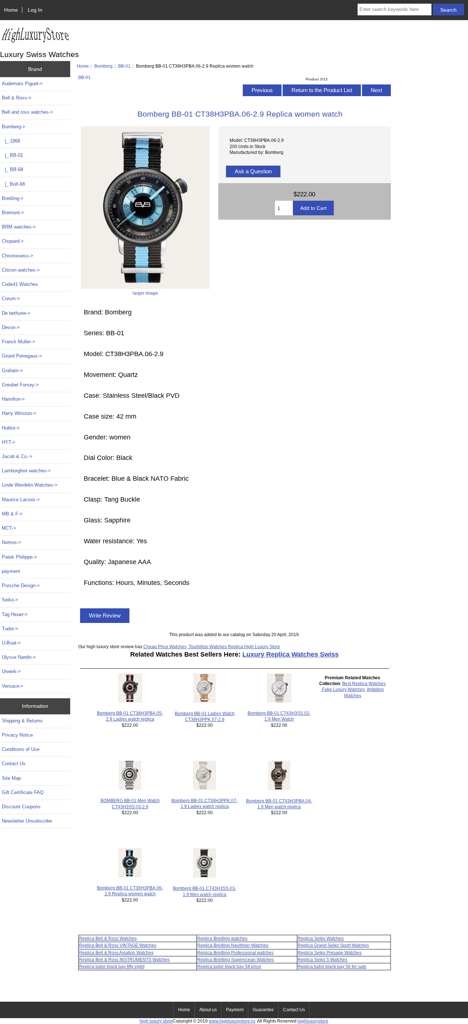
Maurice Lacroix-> (21, 499)
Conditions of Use (20, 749)
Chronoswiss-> (17, 255)
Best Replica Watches (364, 683)
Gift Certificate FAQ (23, 792)
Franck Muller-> (18, 341)
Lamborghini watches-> (26, 470)
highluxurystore (313, 1021)
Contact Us (14, 763)
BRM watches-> (19, 227)
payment (11, 571)
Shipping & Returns (22, 720)
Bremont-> (13, 212)
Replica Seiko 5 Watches (322, 959)
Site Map (11, 778)
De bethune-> (16, 313)
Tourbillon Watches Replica (216, 646)
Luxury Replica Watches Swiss (290, 654)
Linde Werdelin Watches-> (29, 485)
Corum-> (11, 298)
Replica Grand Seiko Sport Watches (333, 945)
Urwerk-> (11, 671)
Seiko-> (10, 599)
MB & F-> (12, 514)
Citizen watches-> (21, 270)
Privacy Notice (17, 735)
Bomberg (103, 66)
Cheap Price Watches (164, 646)
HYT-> (8, 442)
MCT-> (9, 528)
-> (13, 126)
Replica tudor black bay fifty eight (111, 966)
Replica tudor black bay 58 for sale (332, 966)
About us (208, 1009)
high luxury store (156, 1021)
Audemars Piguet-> (22, 83)
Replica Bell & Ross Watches (108, 938)
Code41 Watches (20, 284)
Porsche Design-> (21, 585)
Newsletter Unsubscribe (27, 821)
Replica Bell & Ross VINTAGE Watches (117, 945)
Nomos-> (11, 542)
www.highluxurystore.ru (232, 1021)
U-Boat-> (11, 643)
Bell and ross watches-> (27, 112)
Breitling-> (12, 198)
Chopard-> (13, 241)
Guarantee (263, 1009)
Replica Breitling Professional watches (235, 952)
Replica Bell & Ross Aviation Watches (116, 952)
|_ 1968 (11, 141)
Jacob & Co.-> (17, 456)
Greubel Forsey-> (20, 385)
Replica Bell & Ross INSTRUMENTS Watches (124, 959)
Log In (35, 10)
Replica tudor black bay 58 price (229, 966)
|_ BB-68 (12, 169)
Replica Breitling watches (222, 938)
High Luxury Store (262, 646)
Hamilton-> (13, 399)
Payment (235, 1009)
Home (11, 10)
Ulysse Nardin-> (19, 657)
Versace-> (12, 686)
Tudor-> (10, 628)
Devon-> (11, 327)
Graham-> (12, 370)
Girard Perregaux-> (22, 356)
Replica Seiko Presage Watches (330, 952)
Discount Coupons (21, 806)
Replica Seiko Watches (321, 938)
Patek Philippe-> (19, 557)
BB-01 (124, 66)
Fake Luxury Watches (343, 689)
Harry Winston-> (19, 413)
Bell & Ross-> (16, 98)
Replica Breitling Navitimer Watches (232, 945)
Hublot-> (11, 428)
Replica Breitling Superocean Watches (235, 959)
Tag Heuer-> (15, 614)
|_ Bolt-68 (13, 184)
